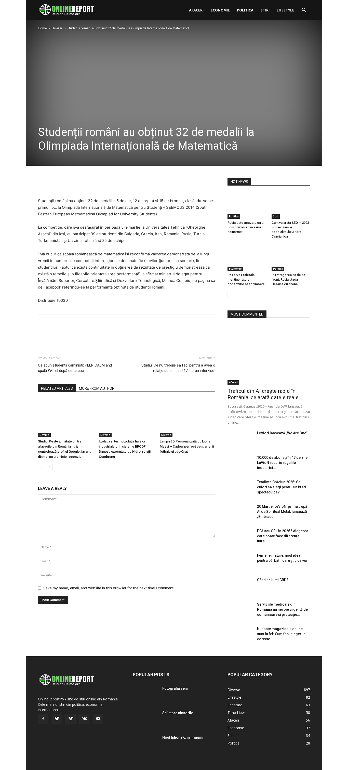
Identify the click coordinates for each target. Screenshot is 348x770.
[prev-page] (41, 467)
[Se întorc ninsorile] (145, 719)
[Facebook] (43, 183)
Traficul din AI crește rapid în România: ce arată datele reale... (264, 394)
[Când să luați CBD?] (240, 586)
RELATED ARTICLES (57, 388)
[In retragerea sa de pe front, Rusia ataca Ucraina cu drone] (291, 257)
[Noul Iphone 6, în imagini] (145, 744)
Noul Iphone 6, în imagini (182, 737)
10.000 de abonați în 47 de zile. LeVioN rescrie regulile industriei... (283, 462)
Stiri (265, 10)
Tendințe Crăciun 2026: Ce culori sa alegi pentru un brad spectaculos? (281, 487)
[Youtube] (98, 719)
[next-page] (49, 467)
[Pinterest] (66, 183)
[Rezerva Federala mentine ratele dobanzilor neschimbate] (246, 257)
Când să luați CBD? (272, 580)
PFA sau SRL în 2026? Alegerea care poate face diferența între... (282, 536)
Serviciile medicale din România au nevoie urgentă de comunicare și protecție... (282, 609)
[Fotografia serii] (145, 695)
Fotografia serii (175, 688)
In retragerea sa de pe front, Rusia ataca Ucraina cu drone (289, 279)
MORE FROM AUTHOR (96, 388)
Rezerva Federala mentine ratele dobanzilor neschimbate (246, 279)
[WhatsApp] (78, 183)
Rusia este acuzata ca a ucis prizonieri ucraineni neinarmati (245, 227)
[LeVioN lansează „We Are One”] (240, 439)
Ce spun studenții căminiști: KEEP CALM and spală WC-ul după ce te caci (75, 368)
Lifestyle (285, 10)
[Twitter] (55, 183)
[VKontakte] (84, 719)
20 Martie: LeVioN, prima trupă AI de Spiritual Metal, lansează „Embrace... (282, 511)
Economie (220, 10)
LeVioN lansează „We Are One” (282, 433)
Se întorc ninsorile (177, 713)
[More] (90, 183)
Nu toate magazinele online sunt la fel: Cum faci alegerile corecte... (281, 634)
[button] (304, 10)
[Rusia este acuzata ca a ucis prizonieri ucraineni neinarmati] (246, 205)
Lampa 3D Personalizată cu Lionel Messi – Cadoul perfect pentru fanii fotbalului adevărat (187, 446)
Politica (245, 10)
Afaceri (196, 10)
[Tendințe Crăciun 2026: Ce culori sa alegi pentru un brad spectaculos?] (240, 488)
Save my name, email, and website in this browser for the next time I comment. (109, 588)
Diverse (57, 28)
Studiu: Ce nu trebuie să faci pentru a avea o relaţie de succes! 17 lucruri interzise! (178, 368)
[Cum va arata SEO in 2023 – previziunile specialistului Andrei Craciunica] (291, 205)
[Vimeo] (70, 719)
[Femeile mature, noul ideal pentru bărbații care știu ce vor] (240, 562)
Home (42, 28)
